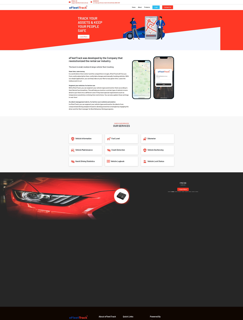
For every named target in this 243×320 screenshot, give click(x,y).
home (133, 7)
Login (156, 7)
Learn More (83, 37)
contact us (167, 7)
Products (147, 7)
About (140, 7)
